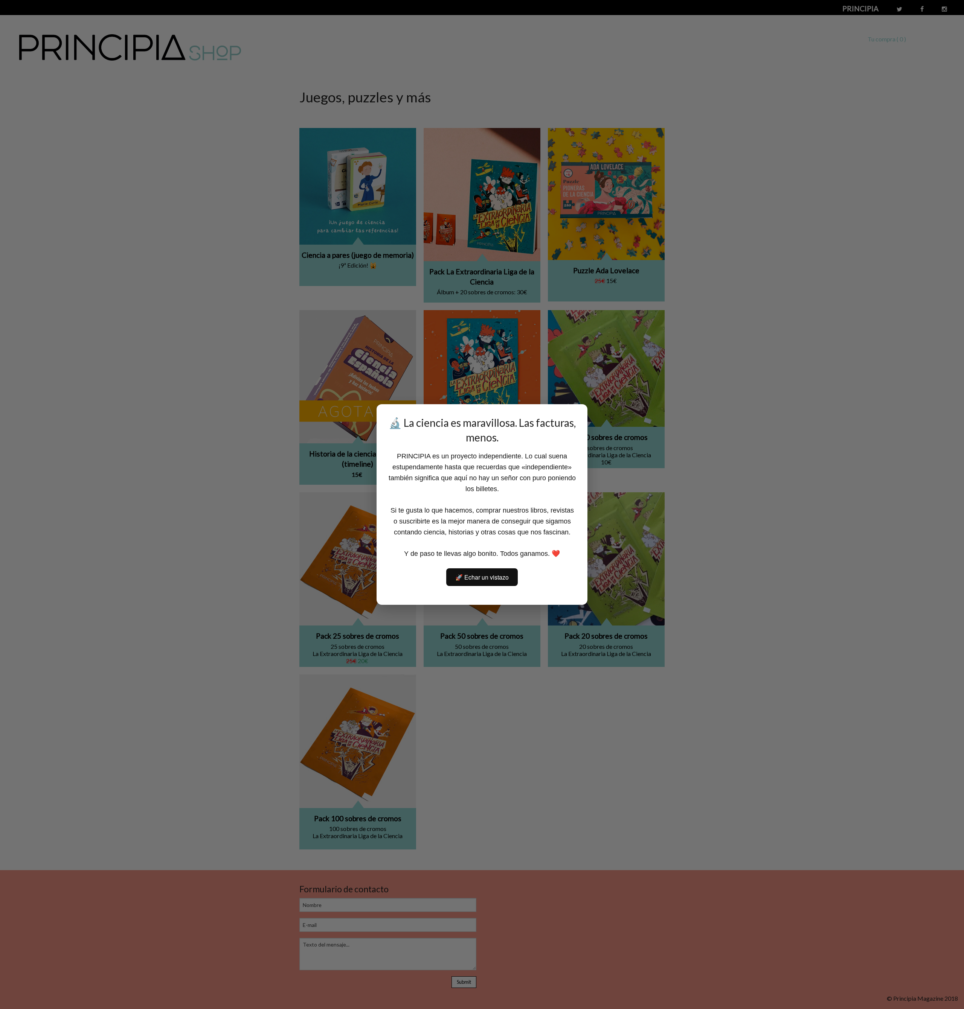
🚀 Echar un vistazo (482, 577)
